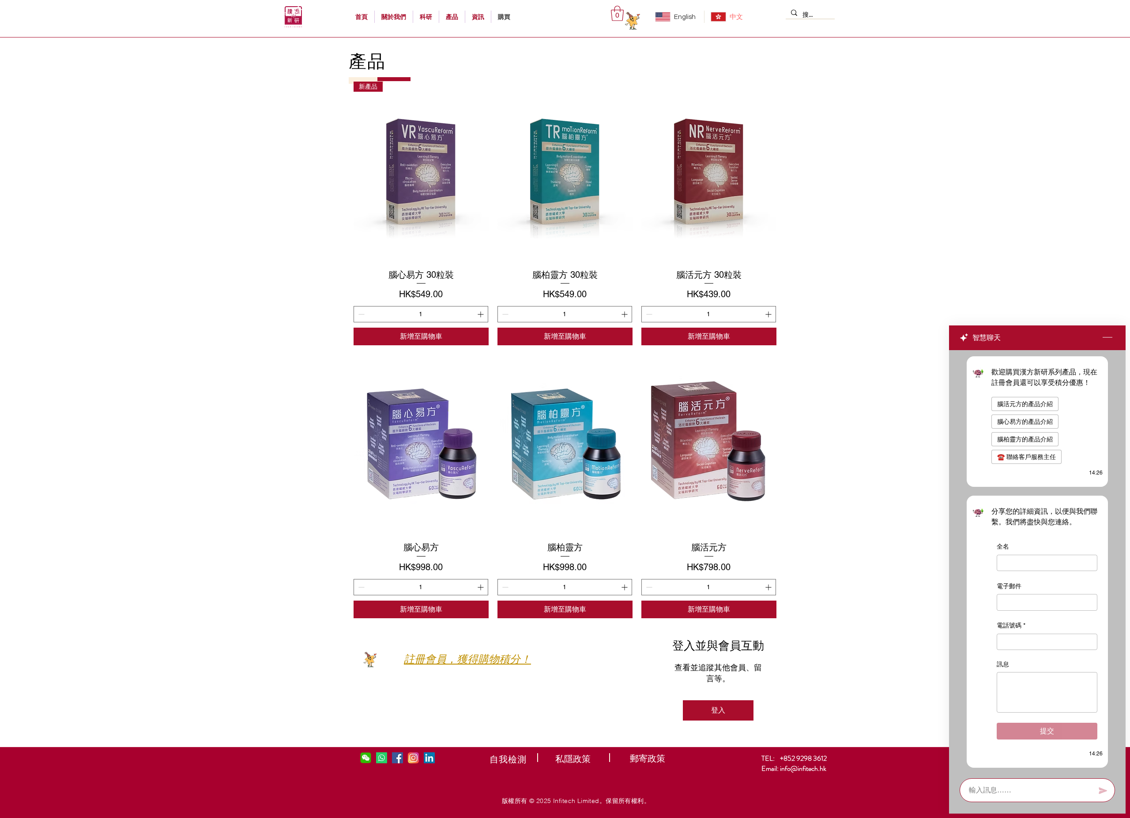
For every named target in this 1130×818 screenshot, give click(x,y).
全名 (1003, 546)
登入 (718, 710)
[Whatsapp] (381, 757)
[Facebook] (397, 757)
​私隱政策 (573, 759)
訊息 (1003, 664)
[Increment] (481, 314)
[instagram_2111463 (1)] (413, 757)
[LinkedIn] (429, 757)
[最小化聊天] (1107, 338)
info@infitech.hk (803, 768)
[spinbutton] (421, 314)
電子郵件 (1009, 586)
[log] (1037, 561)
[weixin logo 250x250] (365, 757)
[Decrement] (360, 314)
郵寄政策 (647, 758)
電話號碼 (1011, 625)
